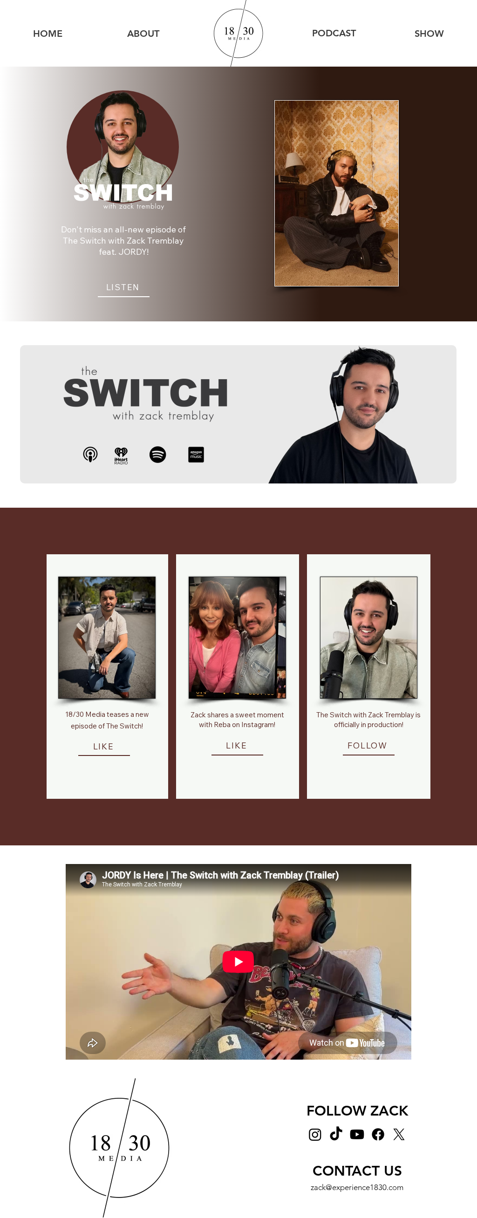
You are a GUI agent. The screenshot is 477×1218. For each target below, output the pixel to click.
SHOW (429, 33)
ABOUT (143, 33)
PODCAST (334, 33)
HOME (47, 33)
